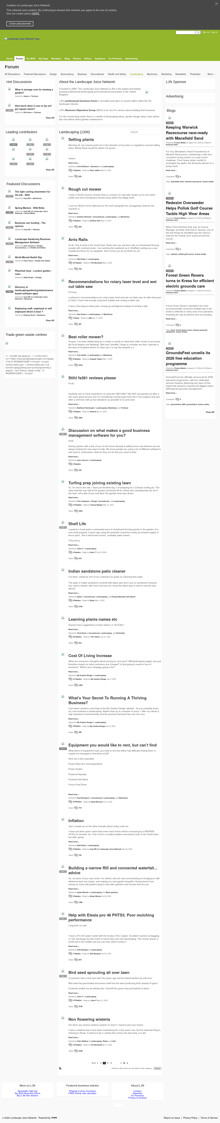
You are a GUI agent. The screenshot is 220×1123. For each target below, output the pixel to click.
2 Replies (77, 170)
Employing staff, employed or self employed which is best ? (33, 310)
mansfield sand (177, 182)
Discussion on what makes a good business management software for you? (109, 433)
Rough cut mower (84, 189)
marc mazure (82, 460)
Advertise (137, 1093)
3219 (80, 365)
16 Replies (77, 802)
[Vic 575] (47, 161)
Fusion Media (180, 143)
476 (80, 558)
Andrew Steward (84, 217)
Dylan (79, 597)
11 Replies (77, 679)
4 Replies (77, 552)
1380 (80, 902)
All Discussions (12, 74)
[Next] (127, 1063)
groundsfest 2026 (178, 404)
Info (114, 1041)
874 (80, 960)
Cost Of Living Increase (90, 655)
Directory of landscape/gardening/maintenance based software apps (34, 290)
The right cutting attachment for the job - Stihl (32, 193)
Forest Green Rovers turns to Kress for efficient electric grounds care (190, 280)
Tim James (95, 637)
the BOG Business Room (27, 1093)
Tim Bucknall (96, 263)
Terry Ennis (81, 633)
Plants (105, 1041)
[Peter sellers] (13, 152)
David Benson (97, 802)
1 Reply (76, 318)
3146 (80, 1006)
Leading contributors (21, 132)
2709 (80, 607)
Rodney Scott (29, 315)
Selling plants (81, 139)
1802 (80, 418)
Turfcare (124, 408)
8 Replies (77, 359)
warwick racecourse (193, 182)
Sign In (214, 32)
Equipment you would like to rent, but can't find (112, 745)
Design (53, 74)
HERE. (36, 13)
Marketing (166, 74)
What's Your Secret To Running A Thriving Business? (107, 700)
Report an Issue (172, 1117)
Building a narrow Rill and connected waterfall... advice (112, 870)
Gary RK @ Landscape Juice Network (105, 849)
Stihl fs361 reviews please (92, 377)
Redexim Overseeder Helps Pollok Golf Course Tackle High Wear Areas (189, 208)
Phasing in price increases (82, 1091)
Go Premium (137, 1095)
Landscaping (136, 74)
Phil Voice (28, 112)
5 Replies (77, 221)
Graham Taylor (96, 359)
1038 (80, 1051)
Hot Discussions (19, 82)
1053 (80, 511)
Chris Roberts (83, 166)
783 (80, 269)
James (26, 96)
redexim (174, 254)
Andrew (93, 412)
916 (80, 643)
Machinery (152, 74)
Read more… (73, 163)
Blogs (171, 111)
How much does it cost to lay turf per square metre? (33, 107)
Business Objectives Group (80, 110)
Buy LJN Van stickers (27, 1095)
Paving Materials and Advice (123, 597)
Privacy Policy (190, 1117)
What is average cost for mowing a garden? (34, 91)
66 (124, 1063)
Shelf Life (77, 523)
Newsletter (180, 74)
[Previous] (95, 1063)
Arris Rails (78, 239)
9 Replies (77, 896)
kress (173, 330)
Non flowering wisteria (89, 1019)
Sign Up (206, 32)
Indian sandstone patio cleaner (96, 571)
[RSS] (60, 1068)
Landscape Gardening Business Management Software (32, 240)
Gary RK (27, 198)
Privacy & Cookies (137, 1097)
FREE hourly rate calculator (82, 1093)
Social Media (29, 213)
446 (80, 732)
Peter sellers (95, 170)
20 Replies (77, 637)
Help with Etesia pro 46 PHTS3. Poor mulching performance (111, 917)
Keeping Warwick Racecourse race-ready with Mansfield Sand (187, 132)
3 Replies (77, 412)
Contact (137, 1091)
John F (80, 549)
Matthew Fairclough (85, 408)
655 (80, 176)
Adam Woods (82, 892)
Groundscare (97, 74)
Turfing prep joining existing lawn (99, 482)
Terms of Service (209, 1117)
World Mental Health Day (28, 257)
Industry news (172, 145)
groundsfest (192, 404)
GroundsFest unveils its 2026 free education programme (188, 358)
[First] (92, 1063)
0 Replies (77, 464)
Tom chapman (83, 501)
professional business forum (81, 101)
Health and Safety (117, 74)
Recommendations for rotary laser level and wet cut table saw (112, 284)
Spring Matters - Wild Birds (29, 207)
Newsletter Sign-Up (27, 1091)
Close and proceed (20, 23)
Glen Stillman (82, 1041)
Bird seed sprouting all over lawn (98, 972)
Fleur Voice (28, 261)
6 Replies (77, 849)
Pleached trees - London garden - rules (33, 272)
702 (80, 855)
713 (80, 808)
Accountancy (67, 74)
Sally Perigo (28, 277)
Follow (157, 1068)
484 (80, 227)
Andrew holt (95, 221)
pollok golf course (186, 254)
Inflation (76, 820)
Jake (90, 318)
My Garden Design (85, 675)
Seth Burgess (82, 950)
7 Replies (77, 954)
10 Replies (77, 1000)
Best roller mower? (85, 336)
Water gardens (112, 892)
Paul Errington (83, 798)
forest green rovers (184, 330)
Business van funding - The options (30, 224)
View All (50, 118)
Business (82, 74)
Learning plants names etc (92, 619)
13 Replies (77, 505)
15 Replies (77, 263)
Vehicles (36, 229)
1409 (80, 685)
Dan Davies (81, 314)
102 (80, 470)
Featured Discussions (35, 74)
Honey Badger (97, 505)
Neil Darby (81, 259)
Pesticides (195, 74)
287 (80, 324)
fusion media (208, 182)
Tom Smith (81, 355)
